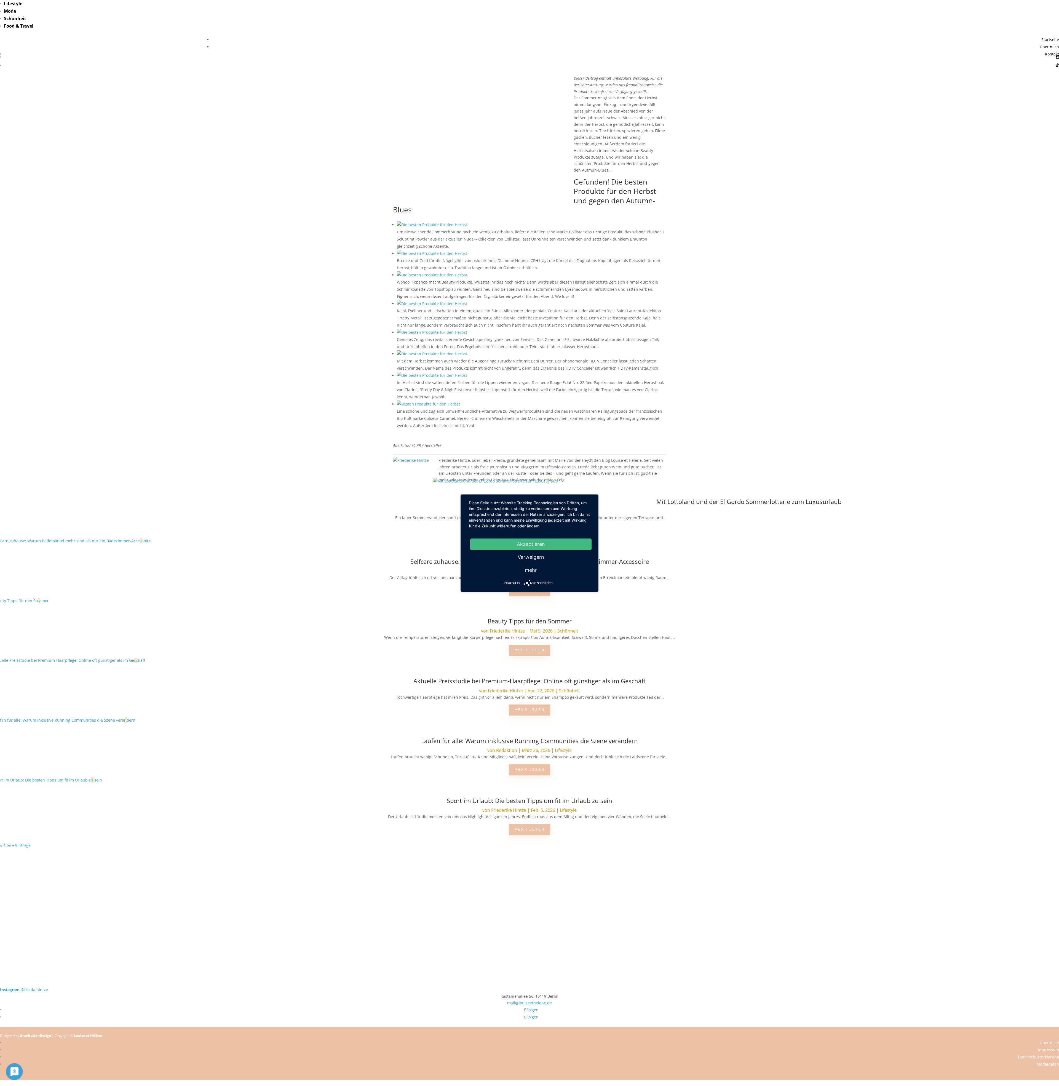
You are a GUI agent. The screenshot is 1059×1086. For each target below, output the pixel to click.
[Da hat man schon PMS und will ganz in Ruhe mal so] (106, 858)
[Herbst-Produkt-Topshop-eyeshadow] (432, 274)
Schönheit (15, 18)
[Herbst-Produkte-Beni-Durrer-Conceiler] (432, 353)
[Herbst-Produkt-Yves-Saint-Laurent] (432, 303)
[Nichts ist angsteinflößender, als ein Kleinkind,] (529, 901)
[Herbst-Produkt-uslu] (432, 253)
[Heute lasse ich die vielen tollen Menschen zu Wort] (953, 865)
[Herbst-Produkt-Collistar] (432, 224)
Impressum (1048, 1049)
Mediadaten (1048, 1064)
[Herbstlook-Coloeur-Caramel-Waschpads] (428, 404)
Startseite (1050, 39)
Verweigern (531, 557)
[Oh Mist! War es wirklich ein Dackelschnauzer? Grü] (318, 862)
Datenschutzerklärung (1038, 1057)
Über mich (1049, 46)
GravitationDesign (35, 1035)
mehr (531, 570)
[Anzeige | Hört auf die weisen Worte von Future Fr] (741, 937)
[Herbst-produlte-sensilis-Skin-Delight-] (432, 332)
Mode (10, 11)
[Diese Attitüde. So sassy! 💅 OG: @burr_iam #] (106, 897)
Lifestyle (13, 4)
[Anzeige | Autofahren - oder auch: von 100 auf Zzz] (529, 872)
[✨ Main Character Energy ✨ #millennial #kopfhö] (953, 894)
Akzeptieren (531, 544)
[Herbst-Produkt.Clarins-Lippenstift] (432, 375)
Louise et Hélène (88, 1035)
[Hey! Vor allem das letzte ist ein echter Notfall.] (318, 897)
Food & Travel (18, 26)
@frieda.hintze (24, 989)
